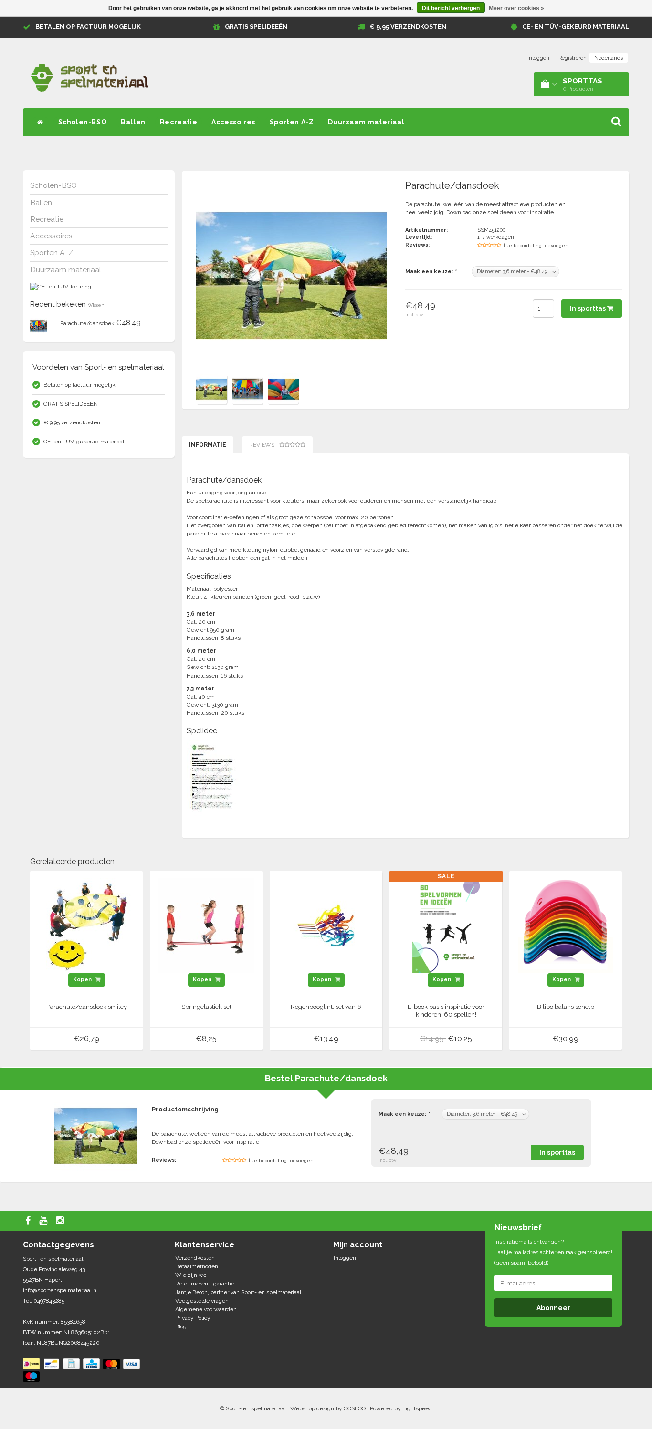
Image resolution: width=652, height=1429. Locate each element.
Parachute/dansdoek (87, 323)
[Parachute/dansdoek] (38, 325)
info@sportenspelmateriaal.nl (60, 1290)
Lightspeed (417, 1408)
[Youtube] (44, 1221)
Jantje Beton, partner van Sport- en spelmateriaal (238, 1292)
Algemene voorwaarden (206, 1309)
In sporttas (588, 308)
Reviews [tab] (261, 445)
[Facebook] (29, 1221)
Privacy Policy (192, 1318)
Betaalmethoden (196, 1266)
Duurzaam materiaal (366, 122)
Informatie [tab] (207, 445)
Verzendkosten (195, 1257)
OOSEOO (355, 1408)
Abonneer (553, 1308)
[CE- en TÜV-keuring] (60, 286)
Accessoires (233, 122)
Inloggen (538, 58)
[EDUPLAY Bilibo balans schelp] (565, 925)
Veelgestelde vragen (202, 1300)
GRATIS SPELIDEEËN (256, 26)
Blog (181, 1326)
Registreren (572, 58)
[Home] (40, 122)
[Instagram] (61, 1221)
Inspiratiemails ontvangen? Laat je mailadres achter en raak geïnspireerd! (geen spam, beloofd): (553, 1252)
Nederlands (608, 58)
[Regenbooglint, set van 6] (326, 925)
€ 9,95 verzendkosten (407, 26)
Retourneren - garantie (204, 1283)
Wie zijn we (191, 1275)
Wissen (96, 305)
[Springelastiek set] (206, 925)
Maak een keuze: (430, 271)
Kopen (83, 980)
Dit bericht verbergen (451, 8)
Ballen (133, 122)
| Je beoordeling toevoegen (536, 245)
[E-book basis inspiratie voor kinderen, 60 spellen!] (446, 925)
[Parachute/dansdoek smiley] (86, 925)
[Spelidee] (213, 777)
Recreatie (178, 122)
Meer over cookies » (516, 8)
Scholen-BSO (82, 122)
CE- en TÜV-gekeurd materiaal (575, 26)
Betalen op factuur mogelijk (88, 26)
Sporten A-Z (292, 122)
